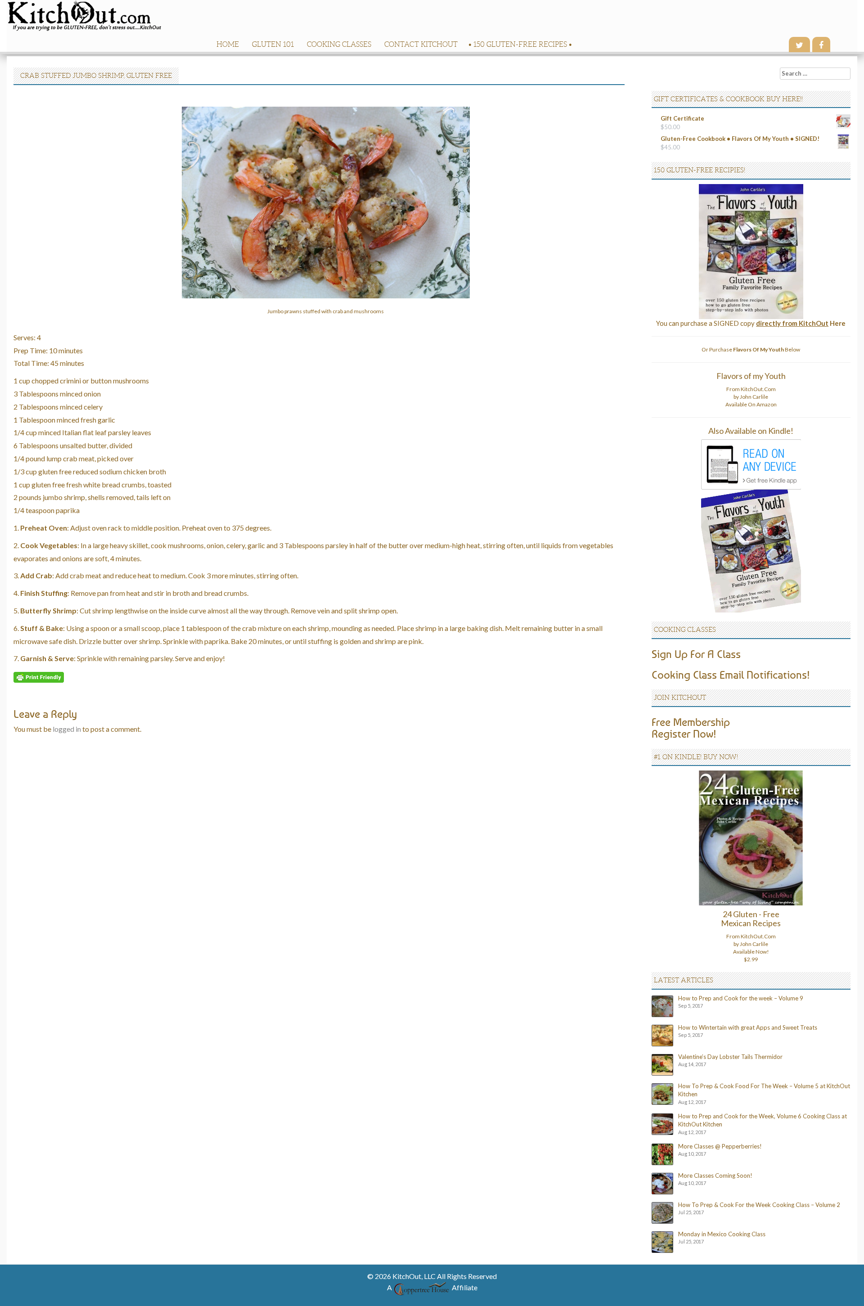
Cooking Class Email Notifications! (731, 674)
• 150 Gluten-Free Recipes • (520, 44)
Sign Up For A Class (696, 654)
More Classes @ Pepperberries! (720, 1146)
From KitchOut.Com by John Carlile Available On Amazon (751, 397)
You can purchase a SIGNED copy (751, 323)
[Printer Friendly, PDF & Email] (39, 676)
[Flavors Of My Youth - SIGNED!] (751, 251)
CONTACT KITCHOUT (421, 44)
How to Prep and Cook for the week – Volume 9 (740, 998)
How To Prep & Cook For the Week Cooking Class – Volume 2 (759, 1204)
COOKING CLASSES (339, 44)
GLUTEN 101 (273, 44)
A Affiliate (432, 1287)
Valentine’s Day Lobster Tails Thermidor (730, 1056)
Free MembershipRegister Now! (691, 728)
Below (766, 349)
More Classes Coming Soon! (715, 1175)
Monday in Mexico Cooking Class (721, 1234)
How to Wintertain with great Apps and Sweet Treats (747, 1027)
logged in (67, 729)
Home (227, 44)
